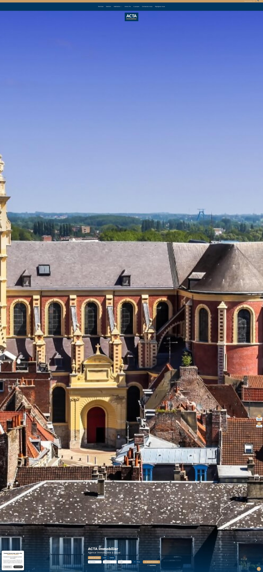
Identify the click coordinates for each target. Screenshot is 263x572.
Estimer (112, 557)
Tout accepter (18, 566)
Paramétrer (7, 566)
